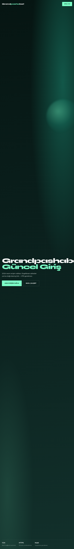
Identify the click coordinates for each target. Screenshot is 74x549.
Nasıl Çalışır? (31, 283)
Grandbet (13, 4)
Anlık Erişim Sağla (12, 283)
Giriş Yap (67, 4)
